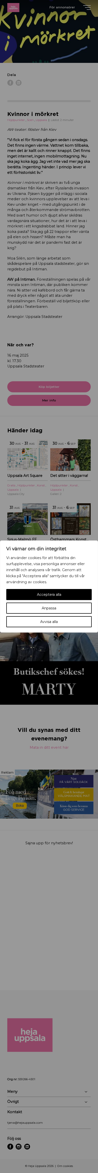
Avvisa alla (49, 621)
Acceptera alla (49, 594)
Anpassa (49, 608)
